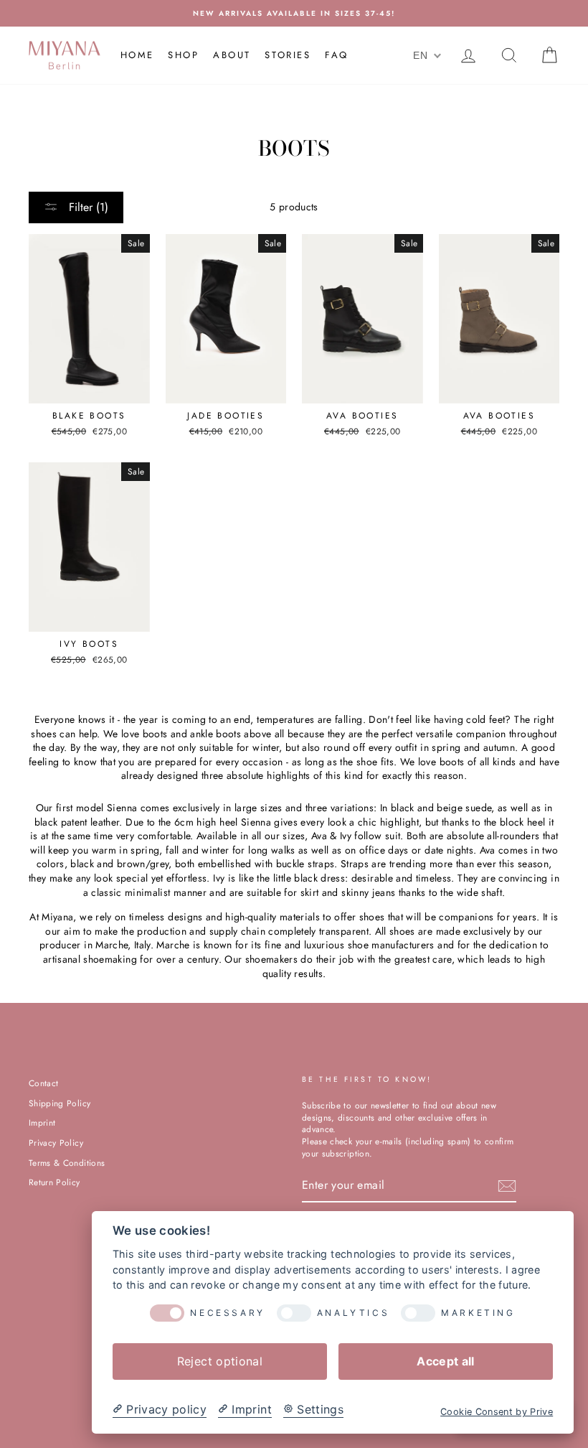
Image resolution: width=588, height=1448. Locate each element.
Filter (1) (86, 207)
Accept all (446, 1361)
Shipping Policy (59, 1103)
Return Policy (54, 1182)
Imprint (42, 1122)
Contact (43, 1083)
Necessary (227, 1313)
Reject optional (219, 1361)
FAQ (336, 55)
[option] (294, 13)
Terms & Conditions (67, 1163)
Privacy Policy (56, 1142)
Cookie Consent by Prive (496, 1411)
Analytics (353, 1313)
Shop (183, 55)
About (232, 55)
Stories (287, 55)
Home (137, 55)
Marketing (478, 1313)
